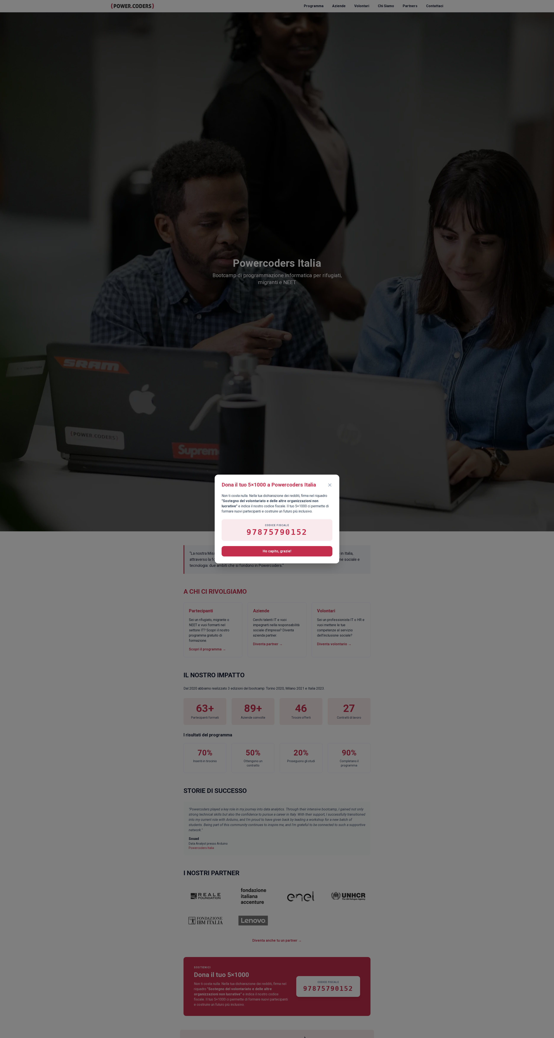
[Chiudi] (329, 485)
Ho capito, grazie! (277, 551)
